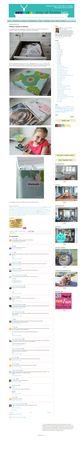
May (58, 60)
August (58, 55)
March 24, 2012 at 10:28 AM (17, 353)
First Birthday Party (60, 90)
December (59, 49)
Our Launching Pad (60, 69)
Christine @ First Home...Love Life (18, 275)
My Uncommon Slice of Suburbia (27, 209)
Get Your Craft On (18, 210)
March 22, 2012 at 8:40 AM (16, 265)
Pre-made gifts (59, 84)
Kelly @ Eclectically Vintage (17, 348)
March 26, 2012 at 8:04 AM (16, 375)
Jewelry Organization (61, 66)
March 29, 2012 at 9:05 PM (16, 400)
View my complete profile (59, 37)
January (58, 101)
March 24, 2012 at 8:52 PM (16, 366)
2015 (57, 43)
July (58, 57)
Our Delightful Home (47, 209)
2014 (57, 45)
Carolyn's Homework (35, 209)
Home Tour (24, 20)
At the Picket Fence (14, 215)
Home (9, 20)
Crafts (72, 106)
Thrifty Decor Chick (22, 208)
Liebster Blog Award (60, 92)
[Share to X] (31, 231)
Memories (72, 109)
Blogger (43, 435)
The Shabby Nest (19, 214)
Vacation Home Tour (33, 20)
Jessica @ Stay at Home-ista (17, 231)
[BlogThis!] (29, 231)
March (58, 63)
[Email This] (28, 231)
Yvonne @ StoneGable (16, 370)
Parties (57, 20)
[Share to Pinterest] (33, 231)
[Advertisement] (13, 447)
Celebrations (68, 106)
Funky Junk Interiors (40, 214)
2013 (57, 46)
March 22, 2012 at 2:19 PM (16, 308)
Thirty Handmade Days (25, 214)
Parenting (63, 20)
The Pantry (59, 81)
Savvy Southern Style (45, 210)
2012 (57, 48)
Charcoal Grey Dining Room (62, 95)
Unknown (13, 238)
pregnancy (72, 110)
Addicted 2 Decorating (32, 214)
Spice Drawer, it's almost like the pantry (64, 89)
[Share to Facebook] (32, 231)
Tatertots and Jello (13, 214)
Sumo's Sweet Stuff (16, 208)
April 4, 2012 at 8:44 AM (16, 407)
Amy (13, 319)
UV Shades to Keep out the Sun (62, 67)
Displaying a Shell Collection (62, 72)
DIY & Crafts (46, 20)
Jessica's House (62, 109)
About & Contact (16, 20)
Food (53, 20)
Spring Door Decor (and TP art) (62, 70)
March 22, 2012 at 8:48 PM (16, 335)
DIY (62, 108)
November (59, 51)
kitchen (28, 63)
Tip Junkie (20, 209)
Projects (40, 20)
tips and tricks (58, 111)
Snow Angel (59, 82)
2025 (57, 42)
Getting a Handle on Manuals (62, 73)
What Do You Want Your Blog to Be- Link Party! (65, 96)
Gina (13, 246)
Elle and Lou (14, 378)
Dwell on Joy (14, 357)
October (58, 52)
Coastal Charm (16, 209)
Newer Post (11, 412)
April (58, 61)
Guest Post (57, 109)
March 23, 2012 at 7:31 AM (16, 345)
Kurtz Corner (23, 210)
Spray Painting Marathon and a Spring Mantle (65, 75)
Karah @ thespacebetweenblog (18, 304)
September (59, 54)
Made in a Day (41, 209)
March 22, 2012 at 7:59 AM (16, 258)
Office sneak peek (60, 79)
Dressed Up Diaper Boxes (61, 87)
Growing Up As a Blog (61, 98)
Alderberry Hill (28, 208)
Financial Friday (45, 214)
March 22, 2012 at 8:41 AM (16, 271)
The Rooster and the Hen (21, 215)
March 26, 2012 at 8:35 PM (16, 381)
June (58, 58)
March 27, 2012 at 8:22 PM (16, 393)
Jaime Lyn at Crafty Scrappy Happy (18, 403)
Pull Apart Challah (60, 93)
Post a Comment (14, 410)
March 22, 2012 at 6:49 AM (16, 242)
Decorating (58, 108)
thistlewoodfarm (15, 385)
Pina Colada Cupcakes (61, 78)
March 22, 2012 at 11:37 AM (17, 300)
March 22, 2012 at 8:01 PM (16, 323)
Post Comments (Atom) (18, 414)
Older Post (49, 412)
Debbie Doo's (32, 208)
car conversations (62, 106)
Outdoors (61, 110)
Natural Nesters (35, 210)
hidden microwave (39, 63)
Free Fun (68, 108)
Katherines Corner (15, 262)
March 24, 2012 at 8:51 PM (16, 360)
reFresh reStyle (15, 296)
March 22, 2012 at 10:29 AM (17, 293)
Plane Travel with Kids (61, 76)
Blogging (58, 106)
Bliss (13, 252)
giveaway (72, 108)
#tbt (55, 106)
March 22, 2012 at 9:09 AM (16, 282)
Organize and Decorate (29, 210)
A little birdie (59, 64)
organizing (57, 110)
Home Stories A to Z (37, 208)
